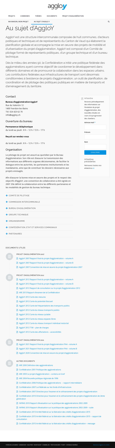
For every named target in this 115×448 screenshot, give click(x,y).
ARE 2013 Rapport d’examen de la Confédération (39, 292)
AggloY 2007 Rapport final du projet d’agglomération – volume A (46, 258)
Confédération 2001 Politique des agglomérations (40, 369)
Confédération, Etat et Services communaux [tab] (33, 227)
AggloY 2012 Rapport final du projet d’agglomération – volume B (46, 284)
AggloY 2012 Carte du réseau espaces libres (37, 319)
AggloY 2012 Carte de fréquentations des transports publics (44, 305)
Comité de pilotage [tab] (19, 195)
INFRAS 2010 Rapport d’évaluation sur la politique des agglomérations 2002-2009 (53, 403)
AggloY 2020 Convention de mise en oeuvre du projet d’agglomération (49, 353)
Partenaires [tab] (15, 234)
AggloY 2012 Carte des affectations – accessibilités (40, 332)
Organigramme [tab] (17, 221)
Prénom (87, 132)
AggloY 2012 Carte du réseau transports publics (39, 310)
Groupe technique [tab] (18, 215)
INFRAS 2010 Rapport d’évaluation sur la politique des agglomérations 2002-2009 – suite (56, 407)
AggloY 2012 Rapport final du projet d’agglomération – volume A (46, 279)
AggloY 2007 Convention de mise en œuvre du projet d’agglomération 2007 (50, 267)
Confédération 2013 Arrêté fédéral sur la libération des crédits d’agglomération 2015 (54, 412)
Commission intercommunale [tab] (24, 202)
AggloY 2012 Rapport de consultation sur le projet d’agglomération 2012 (49, 288)
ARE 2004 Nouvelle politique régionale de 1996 (38, 378)
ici (93, 168)
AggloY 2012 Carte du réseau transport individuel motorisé (44, 323)
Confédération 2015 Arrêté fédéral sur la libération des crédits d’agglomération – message (57, 423)
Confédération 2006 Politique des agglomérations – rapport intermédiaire (50, 383)
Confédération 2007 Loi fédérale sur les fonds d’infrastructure (45, 387)
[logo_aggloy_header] (57, 6)
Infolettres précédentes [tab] (90, 160)
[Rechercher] (107, 21)
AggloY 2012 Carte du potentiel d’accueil (36, 301)
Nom (86, 142)
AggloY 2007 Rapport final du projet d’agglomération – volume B (46, 263)
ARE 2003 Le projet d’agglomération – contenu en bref (42, 374)
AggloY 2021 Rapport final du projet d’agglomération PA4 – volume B (48, 348)
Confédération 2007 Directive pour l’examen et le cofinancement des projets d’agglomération (58, 391)
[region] (95, 167)
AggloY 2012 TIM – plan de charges (34, 327)
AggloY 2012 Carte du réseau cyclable (34, 314)
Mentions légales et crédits (101, 445)
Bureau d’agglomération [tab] (22, 208)
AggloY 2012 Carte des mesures (32, 297)
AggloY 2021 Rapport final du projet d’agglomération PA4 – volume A (48, 344)
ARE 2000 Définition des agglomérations (36, 365)
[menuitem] (12, 16)
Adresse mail (89, 122)
